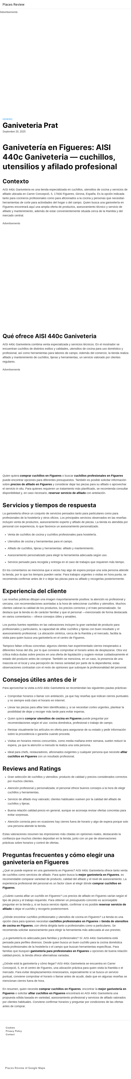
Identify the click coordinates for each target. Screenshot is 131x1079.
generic (8, 119)
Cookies (10, 1027)
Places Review (13, 4)
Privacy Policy (14, 1031)
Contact (10, 1034)
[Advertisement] (65, 62)
